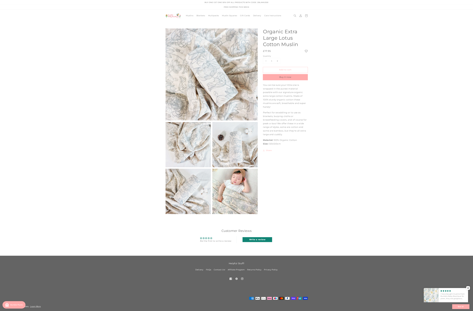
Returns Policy (254, 270)
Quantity (267, 56)
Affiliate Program (236, 270)
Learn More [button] (35, 306)
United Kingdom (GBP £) (178, 302)
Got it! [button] (461, 307)
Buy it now (285, 77)
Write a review (257, 239)
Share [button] (269, 150)
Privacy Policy (271, 270)
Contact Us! (219, 270)
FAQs (208, 270)
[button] (295, 16)
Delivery (199, 270)
